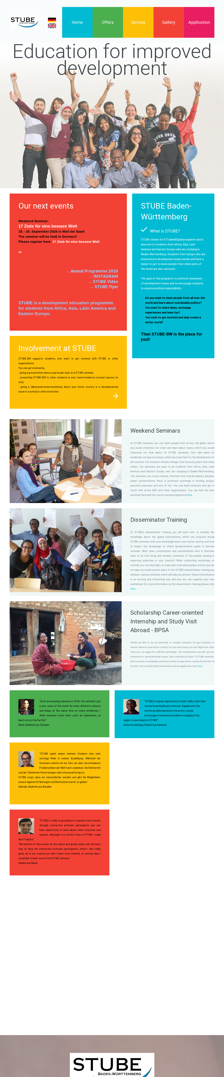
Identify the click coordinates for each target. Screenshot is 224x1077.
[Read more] (115, 396)
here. (190, 495)
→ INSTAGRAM (103, 276)
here (199, 666)
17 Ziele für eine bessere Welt (75, 241)
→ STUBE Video (103, 281)
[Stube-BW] (24, 22)
